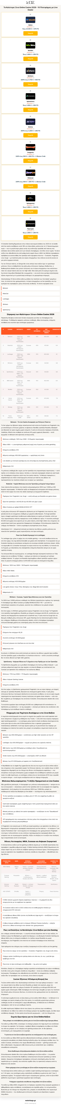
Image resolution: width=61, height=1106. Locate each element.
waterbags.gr (30, 1100)
